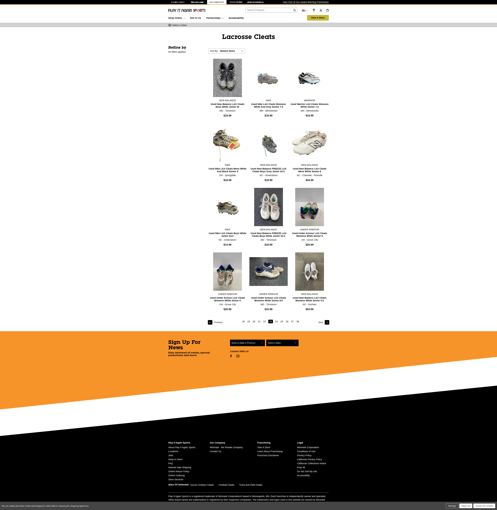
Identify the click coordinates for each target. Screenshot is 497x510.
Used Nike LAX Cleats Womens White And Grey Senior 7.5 (268, 105)
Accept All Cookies (484, 505)
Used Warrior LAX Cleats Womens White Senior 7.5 (309, 105)
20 (254, 321)
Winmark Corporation (308, 447)
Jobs (170, 455)
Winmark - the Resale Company (226, 447)
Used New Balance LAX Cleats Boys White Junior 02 (227, 105)
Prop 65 (301, 467)
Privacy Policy (304, 455)
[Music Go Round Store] (255, 2)
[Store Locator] (313, 10)
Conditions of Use (306, 451)
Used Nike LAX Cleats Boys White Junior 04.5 (227, 234)
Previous (218, 322)
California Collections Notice (311, 463)
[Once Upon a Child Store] (197, 2)
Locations (173, 451)
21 (259, 321)
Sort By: (214, 51)
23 (270, 321)
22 (264, 321)
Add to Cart (227, 77)
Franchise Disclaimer (268, 455)
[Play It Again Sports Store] (216, 2)
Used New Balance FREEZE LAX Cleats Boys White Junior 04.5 (268, 234)
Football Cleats (226, 485)
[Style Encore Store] (236, 2)
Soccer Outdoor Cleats (202, 485)
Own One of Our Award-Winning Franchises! (306, 2)
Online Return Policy (178, 471)
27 (292, 321)
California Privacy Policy (309, 459)
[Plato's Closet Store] (178, 2)
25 (281, 321)
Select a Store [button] (179, 25)
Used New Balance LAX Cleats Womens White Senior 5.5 (309, 299)
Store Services (175, 479)
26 (287, 321)
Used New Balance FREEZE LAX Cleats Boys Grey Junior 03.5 (268, 170)
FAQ (170, 463)
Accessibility (303, 475)
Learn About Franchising (270, 451)
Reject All (465, 505)
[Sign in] (320, 10)
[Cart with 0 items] (327, 10)
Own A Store (318, 17)
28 (297, 321)
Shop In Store (175, 459)
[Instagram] (237, 356)
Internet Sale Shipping (179, 467)
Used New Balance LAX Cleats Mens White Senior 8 (309, 170)
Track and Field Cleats (250, 485)
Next (321, 322)
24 (276, 321)
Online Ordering (176, 475)
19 (248, 321)
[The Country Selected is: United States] (304, 10)
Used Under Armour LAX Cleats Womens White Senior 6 (309, 234)
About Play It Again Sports (181, 447)
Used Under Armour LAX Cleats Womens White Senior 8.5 (268, 299)
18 (243, 321)
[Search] (295, 11)
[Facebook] (230, 356)
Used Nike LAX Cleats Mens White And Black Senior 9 (227, 170)
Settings (452, 505)
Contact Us (215, 451)
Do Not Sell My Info (307, 471)
